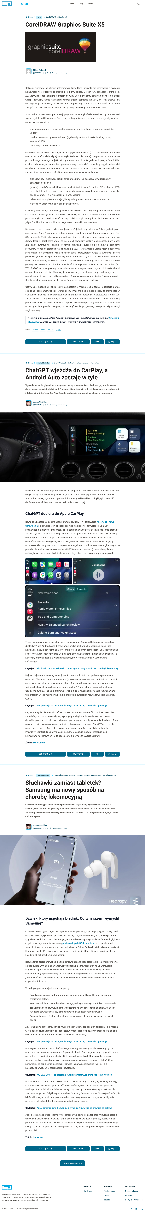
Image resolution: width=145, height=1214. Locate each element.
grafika (58, 330)
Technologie (109, 1191)
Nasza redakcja (131, 1191)
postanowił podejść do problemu (78, 943)
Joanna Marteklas (40, 402)
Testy (81, 4)
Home (30, 17)
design (50, 330)
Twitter (77, 341)
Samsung (38, 1137)
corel (43, 330)
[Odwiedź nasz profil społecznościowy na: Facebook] (131, 1209)
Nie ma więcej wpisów (72, 1163)
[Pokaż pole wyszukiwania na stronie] (139, 4)
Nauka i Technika (43, 363)
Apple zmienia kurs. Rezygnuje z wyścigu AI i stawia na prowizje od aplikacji (75, 1108)
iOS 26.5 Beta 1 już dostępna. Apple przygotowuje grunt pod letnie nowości (74, 1075)
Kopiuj (113, 341)
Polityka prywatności (134, 1200)
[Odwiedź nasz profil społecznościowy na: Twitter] (136, 1209)
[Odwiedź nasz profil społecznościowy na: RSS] (142, 1209)
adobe (35, 330)
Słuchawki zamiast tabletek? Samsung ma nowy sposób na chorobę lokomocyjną (77, 668)
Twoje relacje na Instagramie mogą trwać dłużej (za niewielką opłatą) (72, 705)
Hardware (87, 1191)
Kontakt (128, 1195)
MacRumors (39, 742)
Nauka (90, 4)
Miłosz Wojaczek (39, 70)
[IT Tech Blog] (7, 3)
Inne (39, 17)
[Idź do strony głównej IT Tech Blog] (29, 1189)
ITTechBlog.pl (13, 1209)
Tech (72, 4)
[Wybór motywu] (24, 4)
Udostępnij (44, 341)
